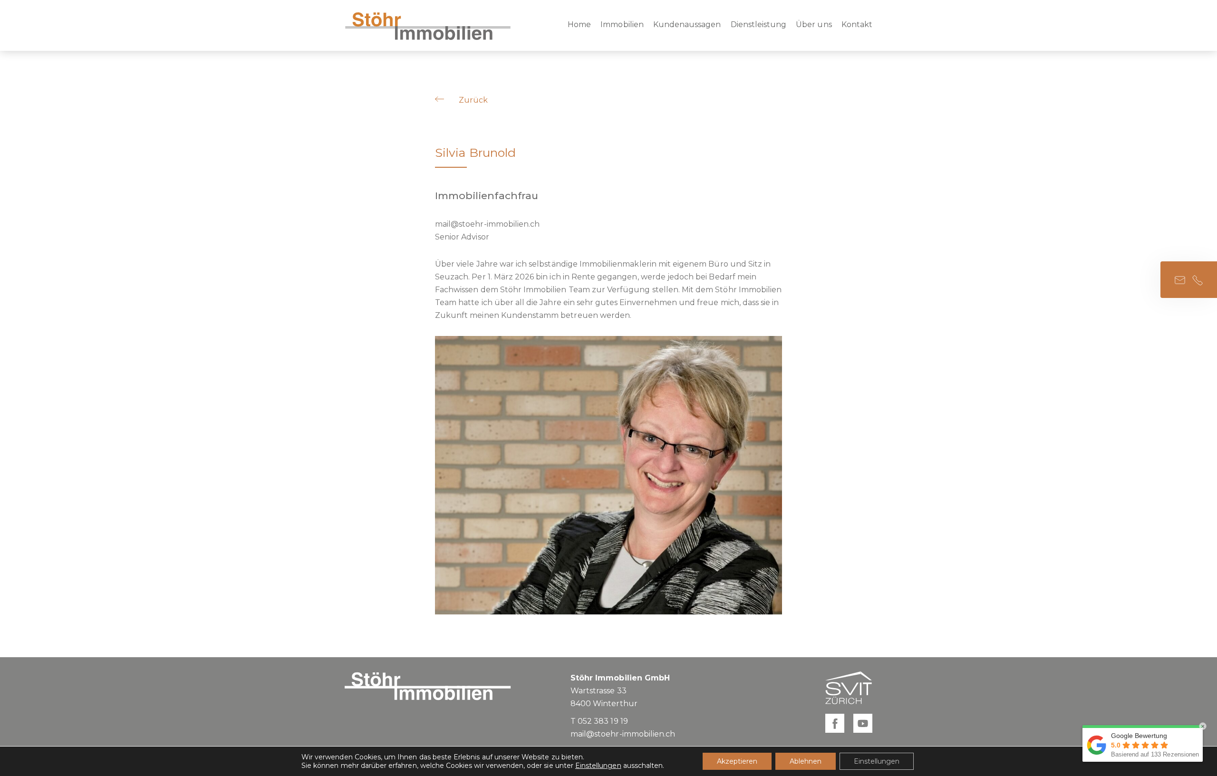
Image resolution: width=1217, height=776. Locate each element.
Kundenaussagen (687, 24)
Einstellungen (598, 765)
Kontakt (856, 24)
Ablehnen (805, 761)
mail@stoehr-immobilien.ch (487, 224)
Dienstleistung (759, 24)
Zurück (473, 100)
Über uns (813, 24)
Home (579, 24)
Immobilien (622, 24)
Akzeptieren (737, 761)
